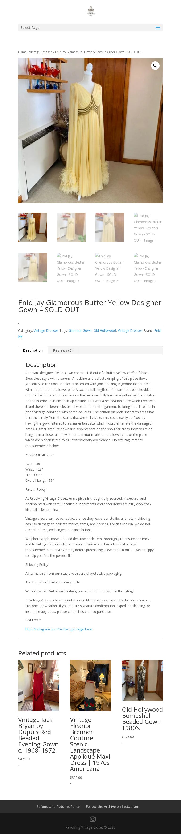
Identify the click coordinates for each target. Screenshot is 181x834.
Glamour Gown (80, 330)
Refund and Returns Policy (58, 806)
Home (22, 52)
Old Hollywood (105, 330)
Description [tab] (33, 350)
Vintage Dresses (41, 52)
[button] (155, 65)
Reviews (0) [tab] (63, 350)
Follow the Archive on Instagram (112, 806)
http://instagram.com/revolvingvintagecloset (59, 629)
